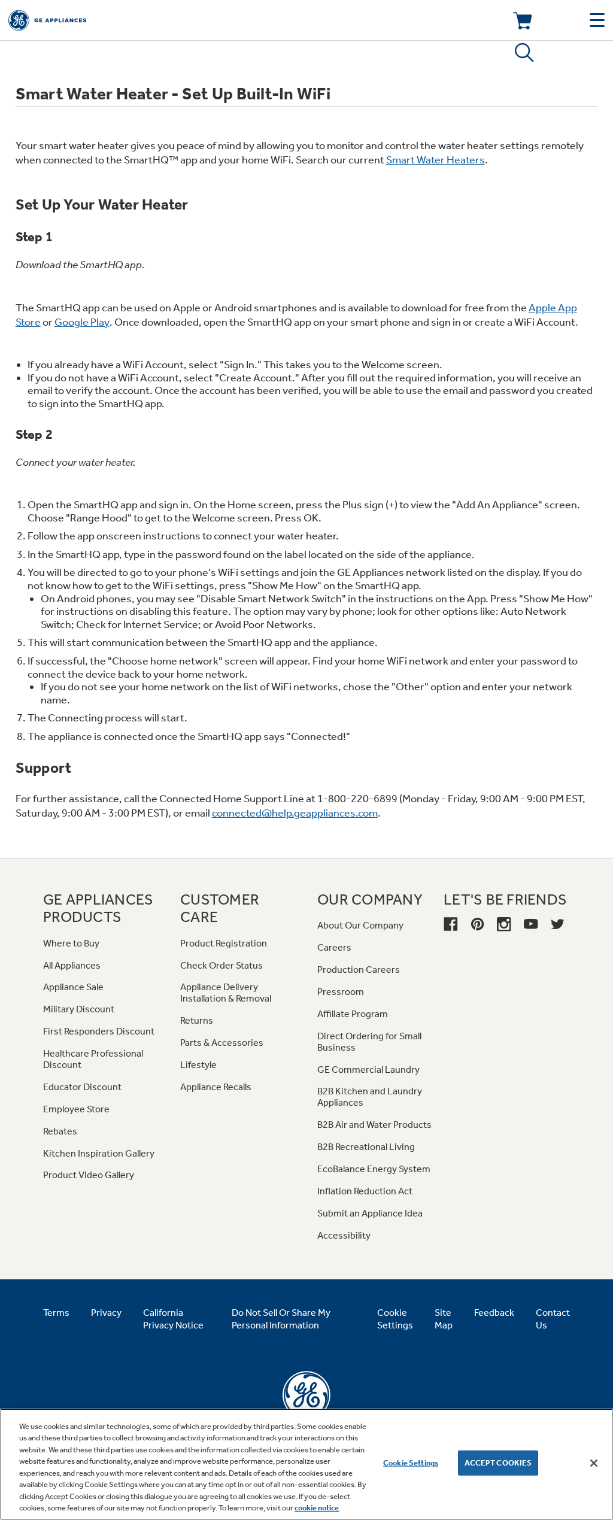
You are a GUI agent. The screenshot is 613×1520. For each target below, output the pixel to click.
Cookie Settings (410, 1462)
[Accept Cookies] (594, 1463)
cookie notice (317, 1507)
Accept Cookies (498, 1462)
